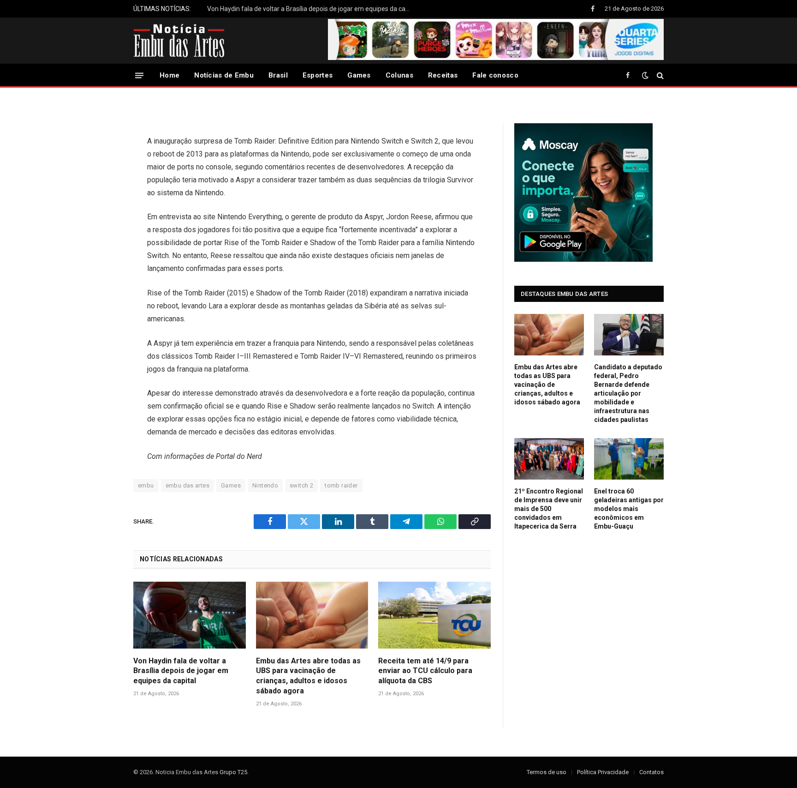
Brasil (278, 75)
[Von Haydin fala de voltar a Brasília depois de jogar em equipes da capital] (189, 615)
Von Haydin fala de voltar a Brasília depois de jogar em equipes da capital (311, 8)
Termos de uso (546, 772)
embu (146, 485)
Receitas (443, 75)
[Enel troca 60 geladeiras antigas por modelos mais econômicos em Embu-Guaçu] (629, 459)
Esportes (318, 75)
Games (359, 75)
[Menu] (139, 75)
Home (169, 75)
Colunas (399, 75)
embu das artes (187, 485)
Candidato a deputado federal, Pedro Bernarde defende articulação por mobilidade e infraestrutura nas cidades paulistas (628, 393)
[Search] (659, 75)
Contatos (651, 772)
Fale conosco (495, 75)
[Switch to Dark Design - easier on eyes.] (645, 75)
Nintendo (265, 485)
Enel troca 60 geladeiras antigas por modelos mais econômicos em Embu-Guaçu (629, 508)
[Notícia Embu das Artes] (179, 40)
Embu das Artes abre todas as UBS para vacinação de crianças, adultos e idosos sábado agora (308, 675)
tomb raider (341, 485)
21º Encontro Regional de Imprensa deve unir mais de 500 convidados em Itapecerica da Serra (548, 508)
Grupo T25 (233, 772)
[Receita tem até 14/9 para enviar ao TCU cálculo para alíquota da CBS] (434, 615)
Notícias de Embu (224, 75)
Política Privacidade (603, 772)
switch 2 (301, 485)
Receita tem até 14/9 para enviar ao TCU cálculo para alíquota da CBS (425, 671)
